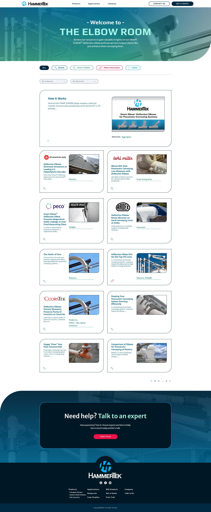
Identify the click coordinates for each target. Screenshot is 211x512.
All (44, 68)
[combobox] (54, 81)
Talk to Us (129, 493)
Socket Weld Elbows (78, 495)
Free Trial (110, 497)
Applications (93, 489)
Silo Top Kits (75, 497)
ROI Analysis (112, 489)
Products (73, 489)
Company (129, 489)
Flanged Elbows (76, 492)
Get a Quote (111, 493)
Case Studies (93, 497)
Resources (92, 493)
